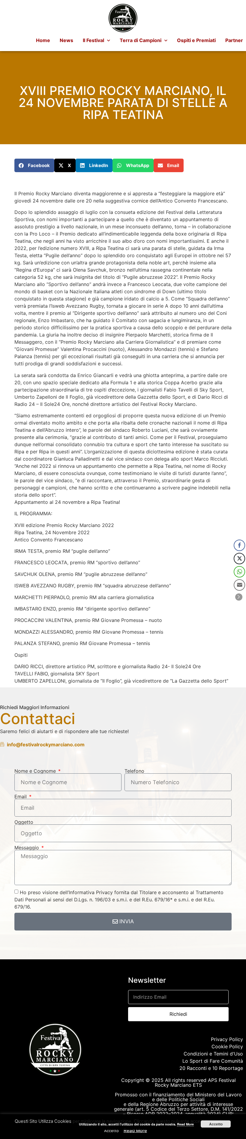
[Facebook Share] (239, 545)
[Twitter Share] (239, 558)
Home (43, 40)
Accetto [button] (111, 1130)
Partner (234, 40)
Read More (135, 1130)
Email (21, 796)
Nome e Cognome (35, 771)
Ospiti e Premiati (196, 40)
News (66, 40)
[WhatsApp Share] (239, 571)
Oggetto (23, 822)
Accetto (216, 1124)
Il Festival (93, 40)
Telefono (134, 771)
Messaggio (27, 847)
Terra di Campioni (140, 40)
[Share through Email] (239, 585)
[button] (34, 165)
